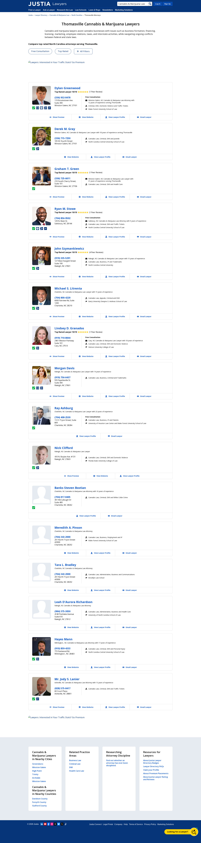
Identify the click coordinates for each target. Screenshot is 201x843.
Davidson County (40, 798)
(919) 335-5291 (62, 258)
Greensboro (37, 764)
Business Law (75, 760)
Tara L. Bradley (65, 565)
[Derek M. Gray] (41, 136)
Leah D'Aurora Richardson (73, 602)
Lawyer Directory (41, 15)
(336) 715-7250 (62, 138)
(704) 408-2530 (62, 417)
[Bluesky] (58, 824)
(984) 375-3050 (62, 611)
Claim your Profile (151, 770)
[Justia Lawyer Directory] (39, 4)
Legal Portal (108, 824)
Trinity (35, 774)
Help (126, 824)
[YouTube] (45, 824)
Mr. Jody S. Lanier (67, 679)
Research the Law (65, 10)
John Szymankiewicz (69, 248)
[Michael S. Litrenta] (41, 295)
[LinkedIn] (41, 824)
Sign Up (167, 4)
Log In (157, 4)
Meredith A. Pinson (68, 527)
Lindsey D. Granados (69, 328)
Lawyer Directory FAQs (153, 766)
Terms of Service (136, 824)
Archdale (36, 778)
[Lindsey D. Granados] (41, 335)
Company (118, 824)
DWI (71, 767)
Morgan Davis (64, 368)
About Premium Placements (155, 773)
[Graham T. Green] (41, 176)
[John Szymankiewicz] (41, 255)
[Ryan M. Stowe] (41, 216)
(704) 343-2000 (62, 536)
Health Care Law (76, 771)
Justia (30, 15)
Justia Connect (95, 824)
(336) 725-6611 (62, 178)
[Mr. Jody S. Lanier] (41, 686)
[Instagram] (51, 824)
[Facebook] (48, 824)
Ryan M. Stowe (65, 209)
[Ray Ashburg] (41, 415)
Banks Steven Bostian (70, 488)
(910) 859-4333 (62, 648)
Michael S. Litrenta (68, 288)
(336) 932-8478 (62, 97)
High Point (37, 771)
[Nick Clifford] (41, 455)
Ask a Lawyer (49, 10)
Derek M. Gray (65, 129)
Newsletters (107, 10)
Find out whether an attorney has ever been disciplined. (117, 763)
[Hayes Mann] (41, 646)
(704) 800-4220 (62, 297)
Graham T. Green (67, 169)
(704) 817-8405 (62, 497)
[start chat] (194, 832)
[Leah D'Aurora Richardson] (41, 609)
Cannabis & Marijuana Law (59, 15)
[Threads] (55, 824)
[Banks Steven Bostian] (41, 495)
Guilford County (39, 805)
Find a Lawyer (34, 10)
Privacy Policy (150, 824)
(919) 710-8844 (62, 337)
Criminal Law (74, 764)
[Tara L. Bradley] (41, 572)
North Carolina (77, 15)
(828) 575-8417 (62, 688)
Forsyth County (39, 802)
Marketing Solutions (124, 10)
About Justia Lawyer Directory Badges (152, 761)
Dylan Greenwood (67, 88)
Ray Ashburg (64, 408)
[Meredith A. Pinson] (41, 535)
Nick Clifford (64, 448)
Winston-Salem (39, 767)
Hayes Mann (63, 639)
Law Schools (80, 10)
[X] (62, 824)
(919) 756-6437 (62, 377)
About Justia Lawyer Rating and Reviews (155, 778)
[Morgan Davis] (41, 375)
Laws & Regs (94, 10)
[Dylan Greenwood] (41, 95)
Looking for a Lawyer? (177, 831)
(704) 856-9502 (62, 218)
